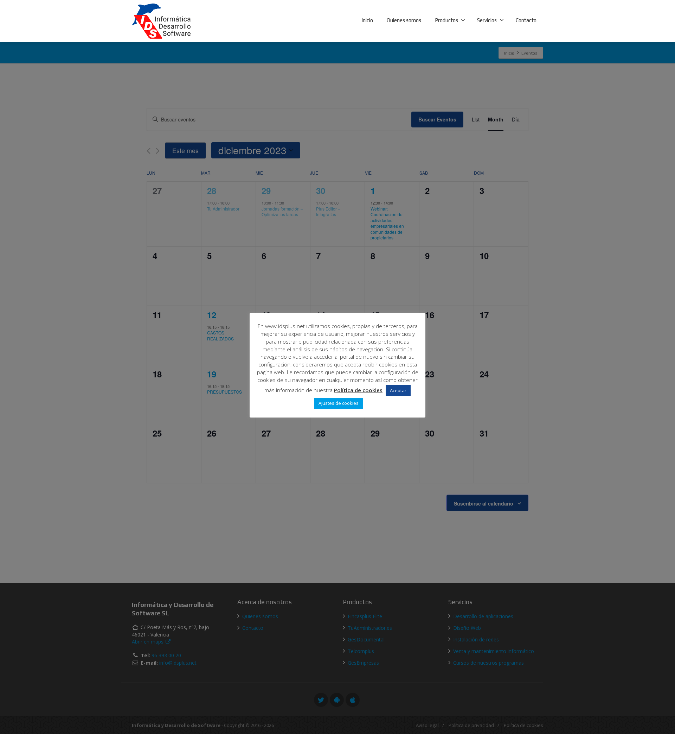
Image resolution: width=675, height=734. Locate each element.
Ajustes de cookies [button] (339, 403)
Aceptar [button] (398, 390)
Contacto (526, 20)
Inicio (367, 20)
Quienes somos (404, 20)
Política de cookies (358, 390)
